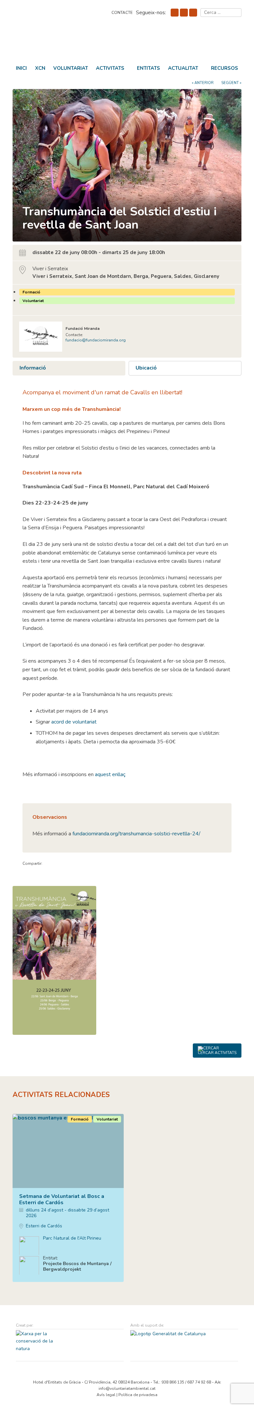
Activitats (110, 68)
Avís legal (106, 1394)
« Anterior (203, 82)
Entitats (148, 68)
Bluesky (184, 13)
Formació (31, 292)
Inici (21, 68)
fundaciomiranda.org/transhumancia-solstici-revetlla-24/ (136, 833)
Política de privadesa (137, 1394)
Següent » (231, 82)
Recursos (224, 68)
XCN (40, 68)
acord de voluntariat (74, 722)
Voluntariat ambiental (59, 43)
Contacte (122, 12)
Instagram (193, 13)
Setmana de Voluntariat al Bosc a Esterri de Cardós (61, 1199)
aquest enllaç (109, 774)
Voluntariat (70, 68)
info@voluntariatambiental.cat (127, 1388)
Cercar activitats (217, 1052)
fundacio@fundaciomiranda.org (95, 340)
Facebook (175, 13)
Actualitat (183, 68)
